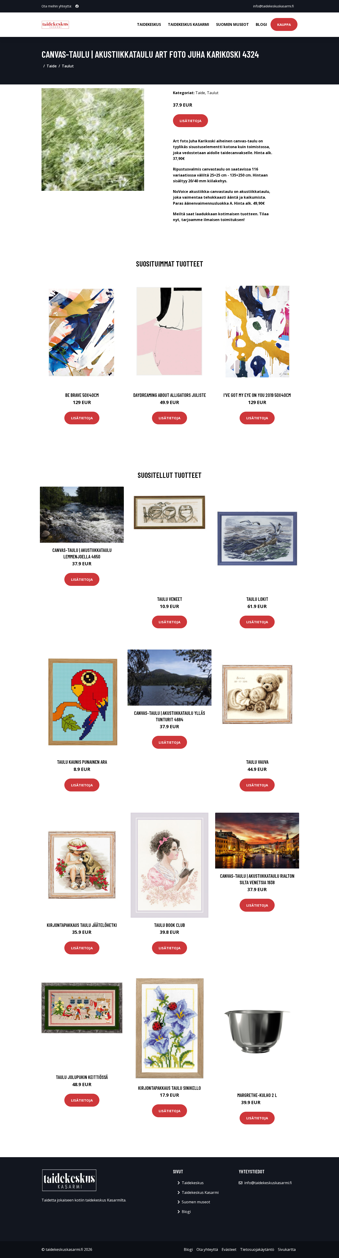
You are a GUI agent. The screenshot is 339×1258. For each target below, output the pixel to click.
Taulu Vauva (257, 762)
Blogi (261, 24)
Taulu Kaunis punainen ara (82, 762)
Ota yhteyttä (207, 1249)
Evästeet (229, 1249)
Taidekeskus (149, 24)
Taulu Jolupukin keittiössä (82, 1077)
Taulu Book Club (169, 925)
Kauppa (284, 24)
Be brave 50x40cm (82, 395)
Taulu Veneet (169, 599)
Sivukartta (287, 1249)
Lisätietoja (190, 120)
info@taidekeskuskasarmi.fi (273, 6)
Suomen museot (232, 24)
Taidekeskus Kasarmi (188, 24)
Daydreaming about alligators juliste (169, 395)
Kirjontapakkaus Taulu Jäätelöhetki (82, 925)
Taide (52, 66)
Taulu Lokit (257, 599)
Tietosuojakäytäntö (257, 1249)
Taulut (68, 66)
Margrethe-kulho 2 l (257, 1095)
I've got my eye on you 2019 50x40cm (257, 395)
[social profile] (77, 6)
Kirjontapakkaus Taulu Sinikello (169, 1088)
